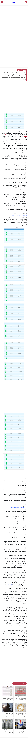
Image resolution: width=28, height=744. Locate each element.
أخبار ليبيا (24, 70)
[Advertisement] (14, 22)
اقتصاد (19, 70)
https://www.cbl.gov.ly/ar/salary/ (18, 215)
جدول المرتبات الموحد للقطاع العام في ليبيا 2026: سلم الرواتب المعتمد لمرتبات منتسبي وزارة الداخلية (8, 699)
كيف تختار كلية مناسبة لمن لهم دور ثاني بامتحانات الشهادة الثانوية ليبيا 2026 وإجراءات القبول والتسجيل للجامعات (21, 716)
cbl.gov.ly (20, 141)
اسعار (14, 2)
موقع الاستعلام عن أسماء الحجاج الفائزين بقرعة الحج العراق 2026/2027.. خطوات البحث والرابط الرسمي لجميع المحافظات (21, 699)
